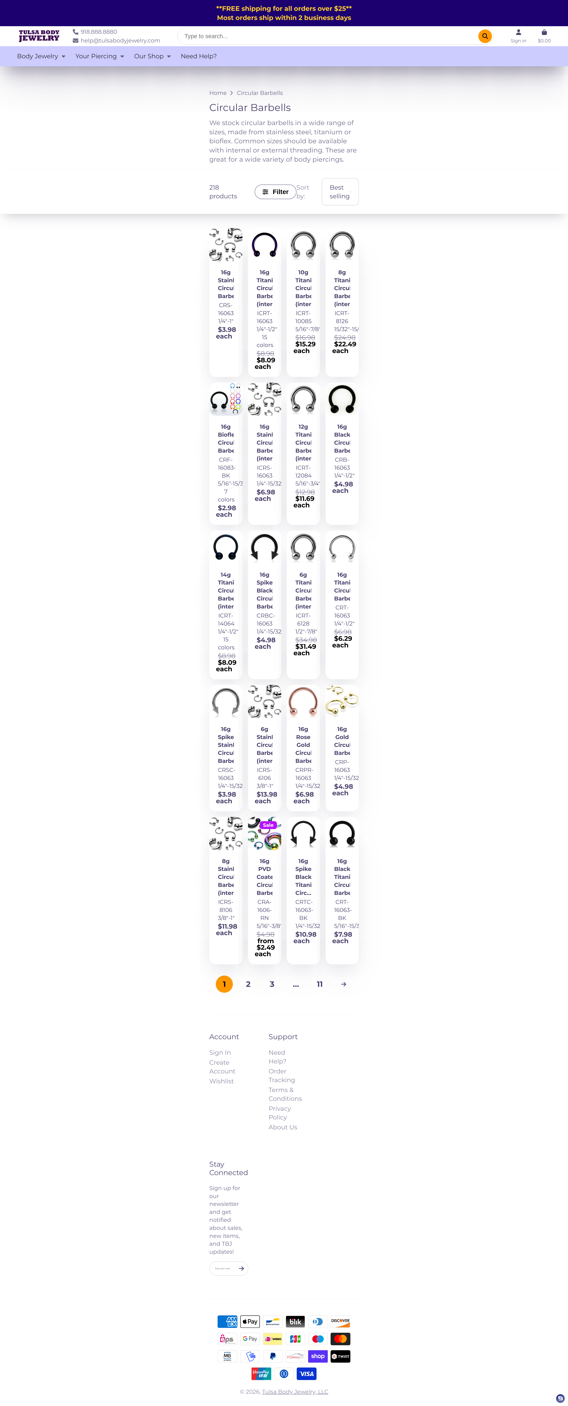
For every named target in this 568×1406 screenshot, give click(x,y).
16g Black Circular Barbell (342, 454)
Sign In (220, 1052)
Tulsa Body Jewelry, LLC (295, 1391)
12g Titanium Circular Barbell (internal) (303, 454)
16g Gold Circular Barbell (342, 748)
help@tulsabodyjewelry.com (120, 40)
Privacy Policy (280, 1113)
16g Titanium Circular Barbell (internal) (264, 302)
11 (320, 984)
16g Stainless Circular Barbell (225, 302)
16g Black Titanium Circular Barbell (342, 890)
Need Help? (199, 56)
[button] (560, 1398)
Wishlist (221, 1081)
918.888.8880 (99, 31)
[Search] (485, 36)
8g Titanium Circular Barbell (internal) (342, 302)
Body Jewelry (37, 56)
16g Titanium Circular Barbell (342, 604)
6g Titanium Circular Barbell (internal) (303, 604)
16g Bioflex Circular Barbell (225, 454)
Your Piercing (96, 56)
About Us (283, 1127)
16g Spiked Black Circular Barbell (264, 604)
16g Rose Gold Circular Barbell (303, 748)
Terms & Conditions (285, 1094)
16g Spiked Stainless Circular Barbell (225, 748)
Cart (544, 36)
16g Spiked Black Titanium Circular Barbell (303, 890)
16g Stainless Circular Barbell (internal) (264, 454)
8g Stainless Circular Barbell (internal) (225, 890)
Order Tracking (282, 1075)
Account (518, 36)
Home (218, 92)
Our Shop (149, 56)
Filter (281, 191)
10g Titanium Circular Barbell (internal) (303, 302)
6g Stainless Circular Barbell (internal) (264, 748)
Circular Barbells (260, 92)
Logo (39, 36)
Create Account (222, 1067)
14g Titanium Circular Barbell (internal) (225, 604)
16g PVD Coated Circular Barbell (264, 890)
